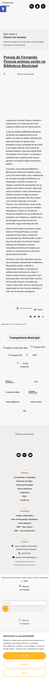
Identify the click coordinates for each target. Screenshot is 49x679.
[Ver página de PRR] (33, 356)
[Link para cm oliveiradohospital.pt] (8, 6)
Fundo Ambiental (24, 523)
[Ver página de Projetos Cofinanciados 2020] (15, 356)
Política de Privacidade (24, 485)
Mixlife (26, 581)
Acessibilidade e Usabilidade (24, 477)
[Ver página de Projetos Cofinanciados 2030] (38, 347)
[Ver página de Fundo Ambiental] (24, 365)
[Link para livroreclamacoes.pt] (24, 588)
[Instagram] (24, 455)
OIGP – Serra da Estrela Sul (24, 531)
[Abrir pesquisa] (31, 6)
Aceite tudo (24, 656)
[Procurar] (5, 609)
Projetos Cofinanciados (24, 515)
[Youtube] (30, 455)
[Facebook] (19, 455)
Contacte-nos (24, 492)
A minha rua (24, 500)
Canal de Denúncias (24, 489)
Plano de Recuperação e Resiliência (24, 519)
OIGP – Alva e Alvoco (24, 527)
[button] (30, 316)
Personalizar (24, 664)
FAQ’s (24, 496)
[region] (24, 655)
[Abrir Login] (37, 6)
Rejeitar (24, 673)
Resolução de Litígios (25, 481)
